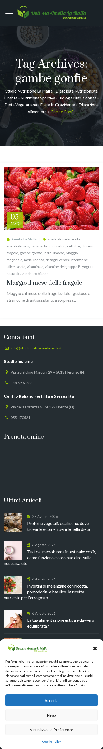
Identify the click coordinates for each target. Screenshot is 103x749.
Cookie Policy (51, 741)
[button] (95, 648)
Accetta (51, 700)
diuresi (87, 246)
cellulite (73, 246)
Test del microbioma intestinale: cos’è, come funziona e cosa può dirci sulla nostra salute (50, 557)
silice (11, 266)
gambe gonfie (31, 253)
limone (58, 253)
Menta (38, 259)
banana (37, 246)
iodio (48, 253)
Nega (51, 715)
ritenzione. (80, 259)
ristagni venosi (58, 259)
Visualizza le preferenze (51, 729)
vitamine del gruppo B (63, 266)
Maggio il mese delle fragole (44, 283)
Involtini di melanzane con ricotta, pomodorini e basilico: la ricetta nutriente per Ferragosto (46, 591)
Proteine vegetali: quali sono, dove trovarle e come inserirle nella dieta (58, 526)
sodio (20, 266)
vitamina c (35, 266)
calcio (60, 246)
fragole (12, 253)
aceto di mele (59, 239)
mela (28, 259)
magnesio (14, 259)
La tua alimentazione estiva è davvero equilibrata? (60, 622)
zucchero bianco (35, 273)
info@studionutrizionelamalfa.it (36, 348)
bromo (49, 246)
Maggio (72, 253)
